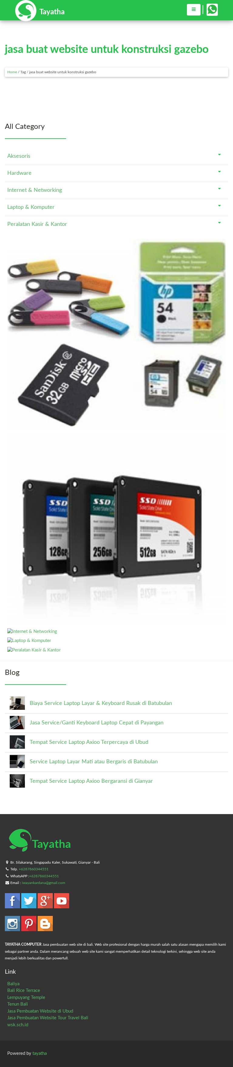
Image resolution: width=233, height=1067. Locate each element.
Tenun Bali (17, 1004)
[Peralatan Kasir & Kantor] (34, 650)
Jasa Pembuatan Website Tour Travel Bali (47, 1018)
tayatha (39, 1053)
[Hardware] (116, 622)
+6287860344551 (34, 869)
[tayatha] (40, 18)
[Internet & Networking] (32, 631)
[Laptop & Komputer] (29, 640)
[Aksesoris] (116, 427)
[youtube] (61, 905)
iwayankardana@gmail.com (43, 883)
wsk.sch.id (17, 1025)
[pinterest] (29, 928)
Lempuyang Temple (26, 997)
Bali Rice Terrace (23, 990)
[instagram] (13, 928)
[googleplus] (46, 905)
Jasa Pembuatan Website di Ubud (40, 1011)
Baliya (13, 984)
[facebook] (13, 905)
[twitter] (29, 905)
